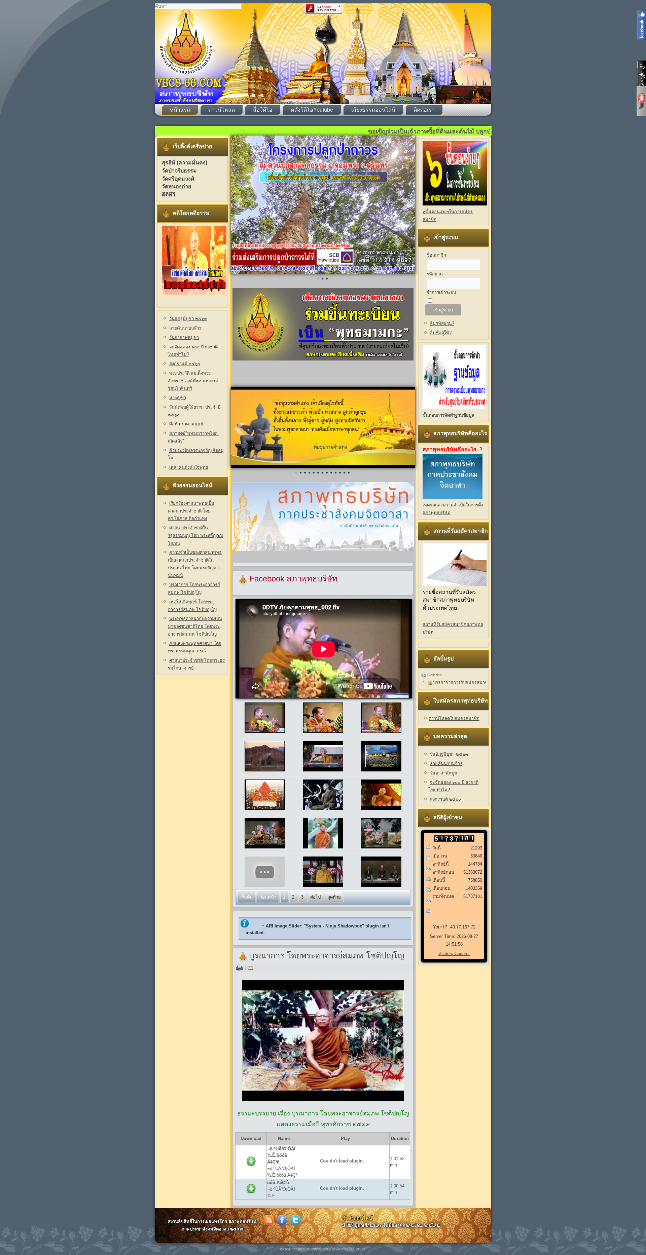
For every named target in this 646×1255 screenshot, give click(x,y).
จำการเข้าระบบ (441, 292)
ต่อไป (315, 897)
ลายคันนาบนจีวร (185, 328)
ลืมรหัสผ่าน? (442, 323)
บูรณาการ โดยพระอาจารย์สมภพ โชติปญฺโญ (326, 955)
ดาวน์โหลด (221, 110)
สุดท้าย (334, 897)
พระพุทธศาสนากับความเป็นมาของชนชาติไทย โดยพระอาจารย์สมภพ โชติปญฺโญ (195, 626)
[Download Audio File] (251, 1168)
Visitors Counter (454, 953)
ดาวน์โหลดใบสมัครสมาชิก (454, 718)
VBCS (360, 1249)
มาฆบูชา (177, 397)
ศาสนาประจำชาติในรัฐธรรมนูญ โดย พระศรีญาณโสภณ (195, 535)
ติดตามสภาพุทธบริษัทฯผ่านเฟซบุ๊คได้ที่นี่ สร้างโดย (318, 1249)
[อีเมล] (250, 967)
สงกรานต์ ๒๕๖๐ (184, 363)
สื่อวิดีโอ (263, 110)
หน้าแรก (180, 110)
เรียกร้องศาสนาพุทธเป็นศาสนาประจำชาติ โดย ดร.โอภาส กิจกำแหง (191, 511)
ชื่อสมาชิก (436, 255)
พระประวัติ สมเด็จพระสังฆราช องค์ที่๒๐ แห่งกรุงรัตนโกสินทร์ (193, 381)
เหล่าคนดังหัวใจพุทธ (188, 467)
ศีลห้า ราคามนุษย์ (186, 423)
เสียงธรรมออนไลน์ (373, 110)
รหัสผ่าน (435, 273)
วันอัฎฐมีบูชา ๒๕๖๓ (188, 318)
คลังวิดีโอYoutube (312, 110)
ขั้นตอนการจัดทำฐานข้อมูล (448, 415)
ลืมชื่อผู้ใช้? (441, 332)
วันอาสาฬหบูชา (184, 337)
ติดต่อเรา (424, 110)
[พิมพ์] (239, 967)
